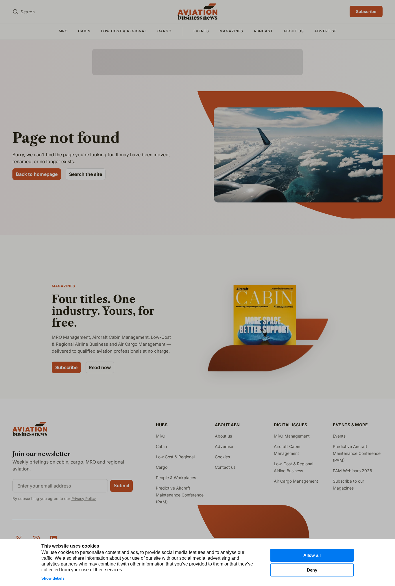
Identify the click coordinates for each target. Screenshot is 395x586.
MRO (63, 31)
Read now (100, 367)
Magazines (231, 31)
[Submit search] (15, 11)
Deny (312, 570)
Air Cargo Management (296, 481)
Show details (52, 578)
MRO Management (292, 436)
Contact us (225, 467)
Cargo (164, 31)
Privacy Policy (83, 498)
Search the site (85, 174)
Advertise (325, 31)
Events (201, 31)
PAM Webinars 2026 (352, 470)
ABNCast (263, 31)
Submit (121, 485)
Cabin (84, 31)
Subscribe (366, 11)
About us (293, 31)
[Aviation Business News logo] (197, 11)
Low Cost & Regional (124, 31)
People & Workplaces (176, 477)
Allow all (312, 555)
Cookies (222, 456)
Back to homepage (37, 174)
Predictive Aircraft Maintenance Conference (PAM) (180, 494)
